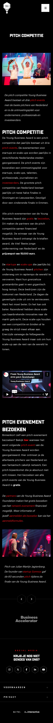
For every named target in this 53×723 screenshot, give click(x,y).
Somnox (36, 571)
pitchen (38, 269)
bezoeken (43, 218)
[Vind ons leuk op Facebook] (26, 669)
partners (11, 496)
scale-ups (26, 264)
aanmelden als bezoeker (23, 516)
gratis (30, 218)
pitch (27, 576)
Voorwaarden (15, 687)
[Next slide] (31, 599)
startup (27, 571)
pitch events (37, 100)
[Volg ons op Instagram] (9, 669)
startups (11, 264)
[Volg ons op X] (18, 669)
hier (26, 440)
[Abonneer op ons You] (43, 669)
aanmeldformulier (12, 521)
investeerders (10, 183)
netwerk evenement (23, 506)
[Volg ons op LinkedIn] (35, 669)
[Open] (45, 8)
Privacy (10, 697)
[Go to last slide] (22, 599)
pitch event (28, 445)
